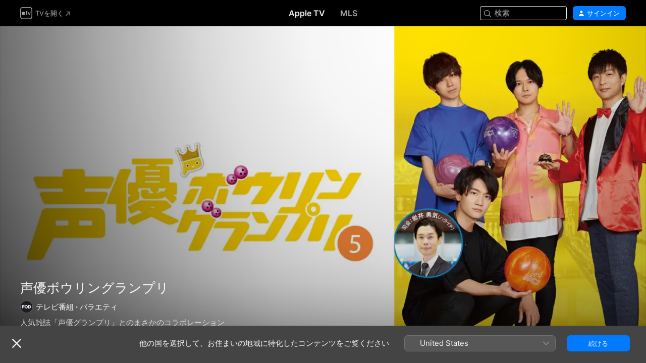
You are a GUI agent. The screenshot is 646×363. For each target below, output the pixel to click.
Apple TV (307, 13)
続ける (598, 343)
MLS (348, 13)
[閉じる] (16, 343)
